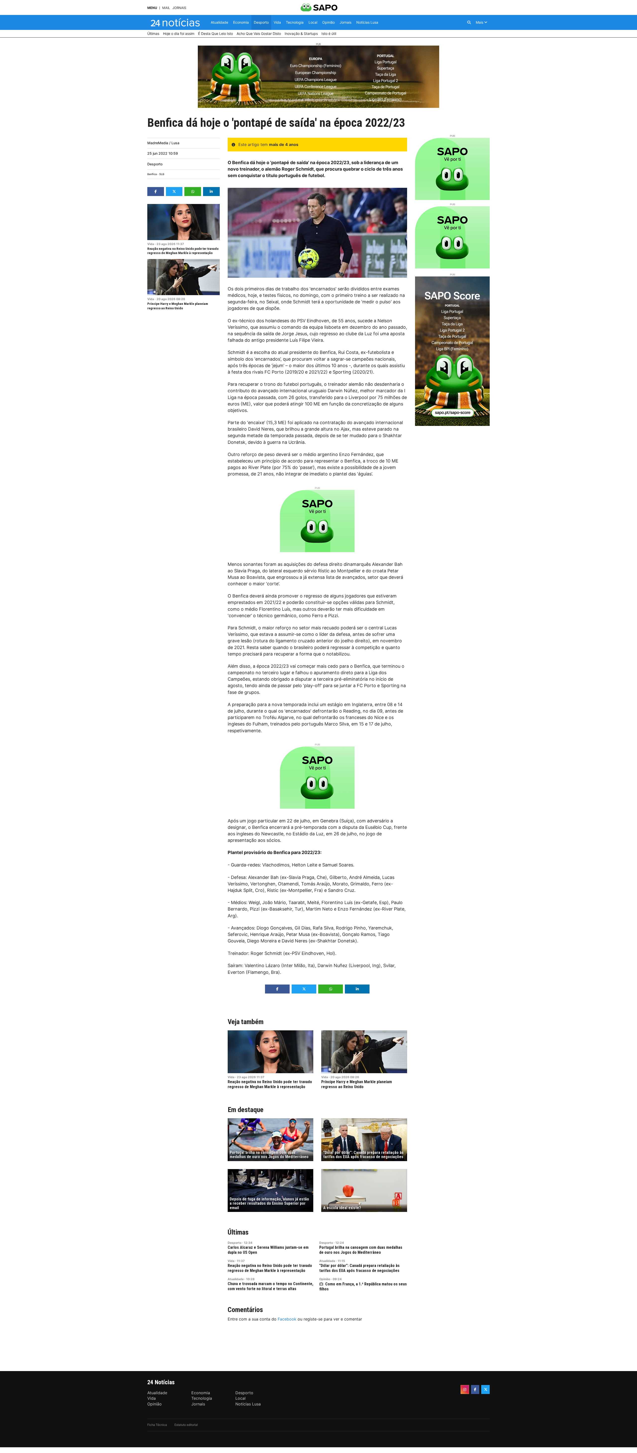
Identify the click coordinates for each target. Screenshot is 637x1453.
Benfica (152, 174)
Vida (150, 244)
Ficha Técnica (157, 1425)
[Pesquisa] (469, 22)
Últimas (238, 1232)
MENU (152, 7)
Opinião (324, 1279)
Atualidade (327, 1261)
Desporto (154, 164)
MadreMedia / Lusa (163, 143)
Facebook (287, 1319)
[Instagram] (465, 1389)
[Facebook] (475, 1389)
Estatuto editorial (186, 1425)
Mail (166, 7)
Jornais (179, 7)
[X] (485, 1389)
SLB (161, 174)
